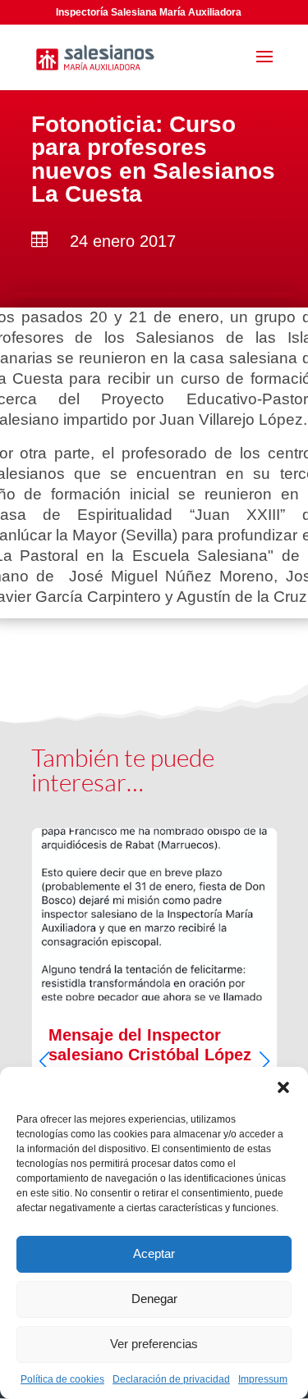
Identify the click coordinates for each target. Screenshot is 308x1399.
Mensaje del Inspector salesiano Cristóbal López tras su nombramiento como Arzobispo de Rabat (154, 1046)
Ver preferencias (154, 1344)
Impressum (262, 1379)
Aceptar (154, 1253)
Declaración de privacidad (171, 1379)
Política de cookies (62, 1379)
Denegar (154, 1299)
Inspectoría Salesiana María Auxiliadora (148, 12)
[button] (283, 1087)
